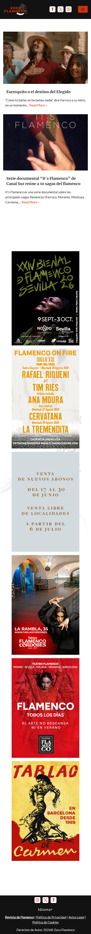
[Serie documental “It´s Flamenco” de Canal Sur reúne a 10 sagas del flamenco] (45, 142)
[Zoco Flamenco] (16, 9)
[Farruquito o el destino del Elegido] (45, 58)
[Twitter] (60, 9)
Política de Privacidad (51, 917)
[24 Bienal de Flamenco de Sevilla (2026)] (45, 344)
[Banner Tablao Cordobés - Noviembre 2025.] (45, 653)
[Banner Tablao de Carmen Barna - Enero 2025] (45, 860)
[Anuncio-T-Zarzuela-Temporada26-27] (45, 550)
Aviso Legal (76, 917)
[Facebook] (52, 9)
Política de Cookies (45, 922)
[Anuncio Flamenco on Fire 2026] (45, 447)
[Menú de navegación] (83, 9)
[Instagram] (69, 9)
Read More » (38, 105)
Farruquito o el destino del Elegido (38, 91)
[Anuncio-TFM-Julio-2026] (45, 756)
